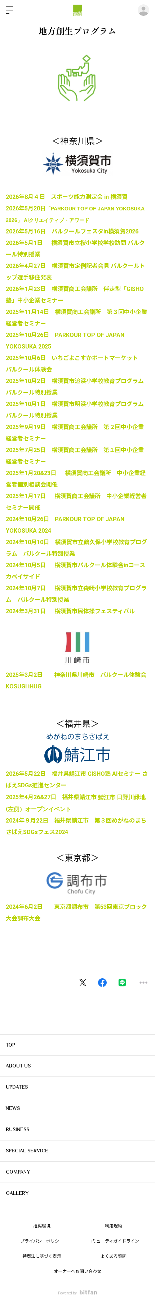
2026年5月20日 (26, 208)
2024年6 (17, 906)
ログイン (143, 10)
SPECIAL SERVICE (27, 1150)
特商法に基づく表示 (41, 1256)
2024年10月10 (24, 542)
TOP (10, 1045)
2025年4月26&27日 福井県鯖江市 (52, 797)
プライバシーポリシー (41, 1241)
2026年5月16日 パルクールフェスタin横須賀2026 (72, 231)
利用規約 (113, 1226)
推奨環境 (41, 1226)
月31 (34, 611)
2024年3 (17, 611)
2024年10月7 (23, 588)
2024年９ (18, 820)
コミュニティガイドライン (113, 1241)
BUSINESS (17, 1129)
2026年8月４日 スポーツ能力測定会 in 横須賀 (67, 196)
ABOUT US (18, 1066)
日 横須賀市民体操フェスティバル (87, 611)
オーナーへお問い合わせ (77, 1271)
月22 (36, 820)
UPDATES (17, 1087)
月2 (32, 906)
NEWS (13, 1108)
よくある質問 (114, 1256)
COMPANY (18, 1172)
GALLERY (17, 1193)
